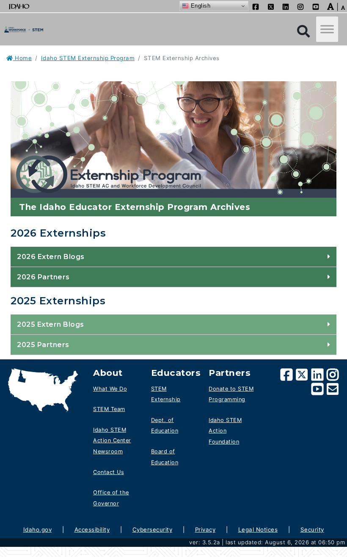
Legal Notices (258, 529)
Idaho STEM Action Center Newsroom (112, 441)
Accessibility (92, 529)
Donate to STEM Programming (231, 394)
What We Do (110, 389)
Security (312, 529)
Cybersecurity (152, 529)
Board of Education (165, 457)
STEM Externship (166, 394)
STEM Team (109, 409)
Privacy (205, 529)
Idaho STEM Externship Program (88, 58)
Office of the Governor (111, 498)
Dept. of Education (165, 425)
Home (22, 58)
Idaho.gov (37, 529)
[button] (330, 6)
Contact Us (108, 472)
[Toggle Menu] (327, 29)
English (199, 6)
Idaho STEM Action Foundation (225, 431)
